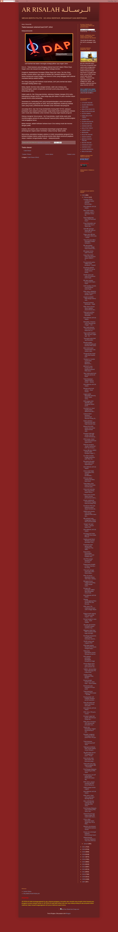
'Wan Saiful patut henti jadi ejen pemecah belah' (89, 375)
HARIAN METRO (87, 126)
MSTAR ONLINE (87, 142)
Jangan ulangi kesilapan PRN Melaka (88, 676)
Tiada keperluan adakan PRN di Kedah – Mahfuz (88, 380)
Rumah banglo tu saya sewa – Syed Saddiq (89, 620)
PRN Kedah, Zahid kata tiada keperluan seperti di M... (89, 440)
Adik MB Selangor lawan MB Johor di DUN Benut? (89, 230)
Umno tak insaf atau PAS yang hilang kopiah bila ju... (89, 490)
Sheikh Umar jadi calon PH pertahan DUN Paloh (89, 276)
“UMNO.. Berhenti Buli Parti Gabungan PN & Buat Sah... (89, 670)
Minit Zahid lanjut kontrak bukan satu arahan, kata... (89, 349)
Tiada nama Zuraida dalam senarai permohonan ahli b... (89, 496)
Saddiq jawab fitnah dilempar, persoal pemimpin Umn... (89, 541)
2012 (83, 869)
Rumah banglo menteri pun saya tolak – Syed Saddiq (89, 682)
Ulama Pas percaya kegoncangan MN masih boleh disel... (89, 815)
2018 (83, 854)
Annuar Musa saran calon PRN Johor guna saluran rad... (89, 665)
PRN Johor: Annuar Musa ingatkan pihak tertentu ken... (89, 308)
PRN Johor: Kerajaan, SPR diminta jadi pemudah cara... (89, 723)
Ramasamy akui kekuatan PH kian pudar (89, 687)
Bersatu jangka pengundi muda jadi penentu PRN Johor (89, 344)
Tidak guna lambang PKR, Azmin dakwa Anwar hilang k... (89, 748)
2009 (83, 876)
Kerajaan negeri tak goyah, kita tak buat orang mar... (89, 717)
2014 (83, 864)
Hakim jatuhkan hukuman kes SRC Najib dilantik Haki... (89, 422)
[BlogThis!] (56, 142)
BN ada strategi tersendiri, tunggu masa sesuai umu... (89, 247)
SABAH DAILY (86, 130)
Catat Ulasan (27, 150)
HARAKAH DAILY (87, 145)
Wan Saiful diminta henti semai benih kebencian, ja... (89, 329)
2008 (83, 879)
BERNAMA (85, 132)
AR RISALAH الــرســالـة (56, 9)
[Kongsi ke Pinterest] (61, 142)
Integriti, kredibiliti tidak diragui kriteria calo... (89, 298)
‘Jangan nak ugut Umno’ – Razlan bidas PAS (88, 525)
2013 (83, 866)
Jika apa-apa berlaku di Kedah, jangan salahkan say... (89, 626)
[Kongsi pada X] (58, 142)
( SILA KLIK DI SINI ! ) (86, 93)
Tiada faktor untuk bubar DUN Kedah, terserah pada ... (89, 485)
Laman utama (49, 154)
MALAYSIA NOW (87, 151)
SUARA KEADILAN (87, 121)
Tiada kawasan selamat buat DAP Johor (89, 743)
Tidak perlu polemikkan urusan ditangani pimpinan (89, 652)
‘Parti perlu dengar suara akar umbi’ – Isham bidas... (89, 571)
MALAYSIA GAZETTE (88, 109)
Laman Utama (27, 891)
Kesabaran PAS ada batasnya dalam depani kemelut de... (89, 507)
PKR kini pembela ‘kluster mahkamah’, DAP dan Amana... (89, 446)
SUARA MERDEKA (87, 105)
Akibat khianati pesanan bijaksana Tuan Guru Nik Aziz (89, 839)
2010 (83, 874)
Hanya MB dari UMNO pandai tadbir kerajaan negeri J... (89, 452)
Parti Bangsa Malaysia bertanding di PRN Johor (89, 771)
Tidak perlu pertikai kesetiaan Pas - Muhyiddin (88, 314)
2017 (83, 857)
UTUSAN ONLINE (87, 102)
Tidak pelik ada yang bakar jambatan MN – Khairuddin (89, 765)
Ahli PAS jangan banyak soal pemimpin (88, 560)
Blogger (68, 913)
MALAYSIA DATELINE (88, 111)
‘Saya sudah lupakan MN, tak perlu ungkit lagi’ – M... (89, 334)
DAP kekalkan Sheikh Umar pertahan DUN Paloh (89, 287)
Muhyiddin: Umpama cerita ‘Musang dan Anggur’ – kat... (89, 323)
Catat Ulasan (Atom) (33, 157)
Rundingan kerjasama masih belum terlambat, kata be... (89, 637)
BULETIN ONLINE (87, 134)
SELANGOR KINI (87, 123)
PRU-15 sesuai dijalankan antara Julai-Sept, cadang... (89, 577)
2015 (83, 861)
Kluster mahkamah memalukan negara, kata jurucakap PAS (89, 502)
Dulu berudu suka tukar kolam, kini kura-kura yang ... (88, 759)
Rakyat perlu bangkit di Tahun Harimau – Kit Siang (89, 566)
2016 (83, 859)
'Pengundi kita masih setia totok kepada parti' (89, 355)
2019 (83, 851)
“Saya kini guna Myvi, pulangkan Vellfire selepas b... (89, 241)
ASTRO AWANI (86, 113)
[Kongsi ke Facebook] (59, 142)
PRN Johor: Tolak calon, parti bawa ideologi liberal (88, 797)
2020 (83, 849)
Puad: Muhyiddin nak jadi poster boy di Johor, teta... (89, 225)
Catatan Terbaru (26, 154)
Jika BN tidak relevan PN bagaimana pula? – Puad (89, 754)
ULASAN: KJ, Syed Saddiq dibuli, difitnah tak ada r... (89, 410)
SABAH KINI (85, 119)
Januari (86, 843)
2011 (83, 871)
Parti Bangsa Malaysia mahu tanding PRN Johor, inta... (89, 809)
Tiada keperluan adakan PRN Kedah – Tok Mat (89, 693)
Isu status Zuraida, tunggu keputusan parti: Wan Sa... (89, 457)
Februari (86, 197)
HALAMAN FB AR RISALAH (31, 893)
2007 (83, 881)
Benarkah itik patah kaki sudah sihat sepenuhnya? (88, 463)
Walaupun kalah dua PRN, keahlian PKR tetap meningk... (89, 632)
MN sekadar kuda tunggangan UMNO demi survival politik (89, 520)
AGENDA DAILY (86, 147)
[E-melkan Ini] (55, 142)
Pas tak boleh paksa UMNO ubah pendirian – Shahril (89, 264)
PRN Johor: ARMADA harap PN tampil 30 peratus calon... (89, 293)
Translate (93, 31)
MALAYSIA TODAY (87, 128)
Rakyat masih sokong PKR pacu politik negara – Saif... (89, 615)
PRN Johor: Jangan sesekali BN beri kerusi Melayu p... (89, 783)
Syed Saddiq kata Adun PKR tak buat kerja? (89, 219)
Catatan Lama (71, 154)
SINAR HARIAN (86, 137)
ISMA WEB (85, 107)
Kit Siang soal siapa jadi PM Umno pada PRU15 (89, 535)
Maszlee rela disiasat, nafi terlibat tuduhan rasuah (89, 828)
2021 (83, 847)
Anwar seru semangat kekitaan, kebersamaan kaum (89, 833)
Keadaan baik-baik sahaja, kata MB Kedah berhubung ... (89, 435)
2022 (83, 195)
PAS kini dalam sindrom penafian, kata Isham (89, 479)
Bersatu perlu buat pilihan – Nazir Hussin (88, 390)
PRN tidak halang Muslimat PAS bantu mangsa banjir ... (89, 647)
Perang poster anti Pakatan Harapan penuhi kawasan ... (89, 698)
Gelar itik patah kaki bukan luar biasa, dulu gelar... (89, 704)
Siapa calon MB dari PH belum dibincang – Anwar (89, 236)
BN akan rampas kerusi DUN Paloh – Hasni (89, 282)
